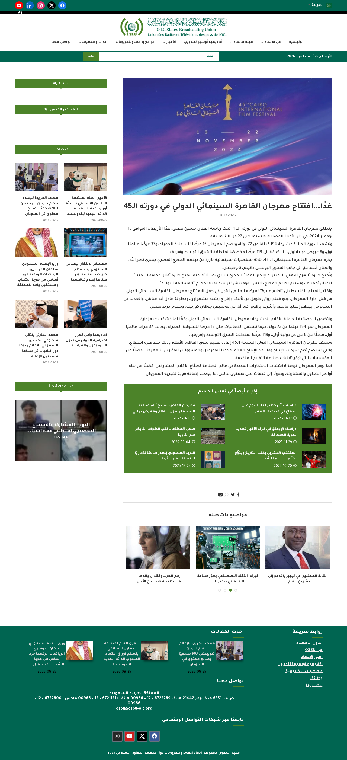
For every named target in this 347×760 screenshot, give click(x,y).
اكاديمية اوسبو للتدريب (300, 664)
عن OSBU (314, 650)
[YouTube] (19, 5)
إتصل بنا (314, 686)
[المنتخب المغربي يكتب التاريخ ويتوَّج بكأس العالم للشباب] (314, 459)
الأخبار (171, 42)
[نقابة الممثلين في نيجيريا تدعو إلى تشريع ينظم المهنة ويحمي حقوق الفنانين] (297, 547)
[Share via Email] (220, 495)
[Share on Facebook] (238, 495)
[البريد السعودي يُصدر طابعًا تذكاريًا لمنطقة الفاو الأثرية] (213, 459)
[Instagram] (41, 5)
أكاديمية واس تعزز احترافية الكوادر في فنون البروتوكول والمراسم (86, 340)
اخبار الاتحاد (312, 657)
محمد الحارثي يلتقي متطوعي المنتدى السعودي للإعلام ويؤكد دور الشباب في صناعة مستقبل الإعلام (38, 345)
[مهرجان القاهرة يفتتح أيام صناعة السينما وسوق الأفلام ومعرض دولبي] (213, 412)
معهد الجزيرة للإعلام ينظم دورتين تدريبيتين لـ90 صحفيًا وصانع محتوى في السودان (39, 206)
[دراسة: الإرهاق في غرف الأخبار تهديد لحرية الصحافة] (314, 436)
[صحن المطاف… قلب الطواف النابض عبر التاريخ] (213, 436)
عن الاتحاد (273, 42)
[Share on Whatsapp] (227, 495)
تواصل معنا (61, 42)
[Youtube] (129, 736)
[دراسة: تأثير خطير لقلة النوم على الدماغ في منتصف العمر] (314, 412)
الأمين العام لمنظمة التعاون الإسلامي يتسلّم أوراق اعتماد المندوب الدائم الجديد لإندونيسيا (86, 206)
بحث (91, 56)
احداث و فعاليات (95, 42)
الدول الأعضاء (309, 643)
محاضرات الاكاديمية (304, 671)
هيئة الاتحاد (243, 42)
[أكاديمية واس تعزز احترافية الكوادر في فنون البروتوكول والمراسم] (85, 314)
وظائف (316, 678)
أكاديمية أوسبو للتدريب (203, 42)
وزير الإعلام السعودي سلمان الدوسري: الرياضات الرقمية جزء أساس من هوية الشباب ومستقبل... (47, 654)
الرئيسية (296, 42)
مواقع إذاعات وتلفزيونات (135, 42)
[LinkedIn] (30, 5)
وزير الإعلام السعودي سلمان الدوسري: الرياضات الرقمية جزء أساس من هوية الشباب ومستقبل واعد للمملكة (37, 274)
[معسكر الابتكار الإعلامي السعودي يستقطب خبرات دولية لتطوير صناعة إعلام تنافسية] (85, 242)
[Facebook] (62, 5)
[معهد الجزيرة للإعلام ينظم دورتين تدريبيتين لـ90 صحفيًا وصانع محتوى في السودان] (36, 177)
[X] (51, 5)
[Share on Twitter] (233, 495)
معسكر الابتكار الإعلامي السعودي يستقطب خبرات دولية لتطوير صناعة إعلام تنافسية (86, 272)
